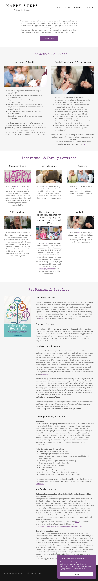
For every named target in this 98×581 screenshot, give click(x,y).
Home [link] (59, 7)
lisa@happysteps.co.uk (47, 269)
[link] (22, 7)
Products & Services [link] (74, 7)
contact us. (54, 340)
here (47, 243)
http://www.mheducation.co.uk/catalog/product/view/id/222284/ (59, 526)
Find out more (49, 39)
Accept (76, 574)
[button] (90, 7)
